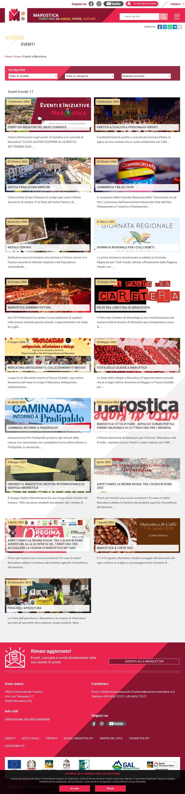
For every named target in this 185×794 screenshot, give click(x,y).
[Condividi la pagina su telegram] (175, 27)
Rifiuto (110, 788)
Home (8, 56)
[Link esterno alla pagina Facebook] (93, 723)
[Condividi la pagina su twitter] (165, 27)
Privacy (51, 738)
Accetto (74, 788)
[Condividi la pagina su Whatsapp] (170, 27)
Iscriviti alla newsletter (144, 661)
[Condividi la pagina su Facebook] (160, 27)
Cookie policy (139, 738)
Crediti (10, 738)
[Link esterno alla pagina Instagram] (101, 723)
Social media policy (78, 738)
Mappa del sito (111, 738)
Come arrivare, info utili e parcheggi (27, 719)
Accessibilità (15, 746)
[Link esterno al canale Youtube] (116, 723)
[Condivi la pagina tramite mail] (180, 27)
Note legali (30, 738)
